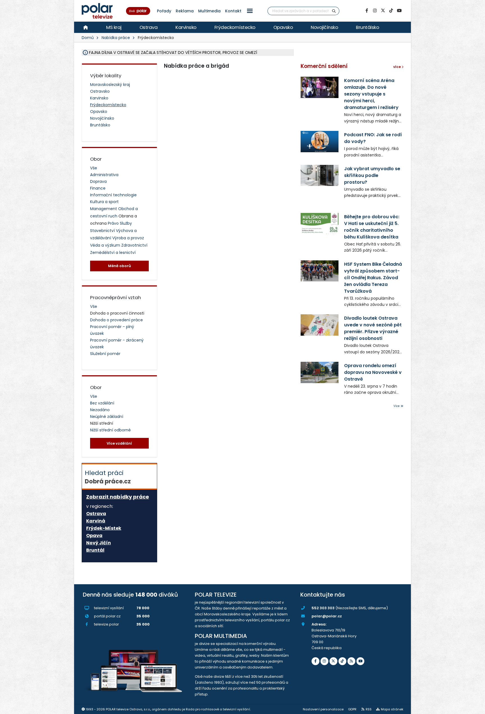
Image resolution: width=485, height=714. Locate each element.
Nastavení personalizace (323, 709)
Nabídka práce (116, 37)
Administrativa (104, 175)
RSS (369, 709)
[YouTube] (399, 11)
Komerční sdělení (324, 66)
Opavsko (283, 27)
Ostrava (148, 27)
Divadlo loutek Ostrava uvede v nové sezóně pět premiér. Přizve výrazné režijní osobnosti (373, 328)
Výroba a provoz (128, 238)
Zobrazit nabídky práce (117, 496)
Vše (93, 168)
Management (104, 209)
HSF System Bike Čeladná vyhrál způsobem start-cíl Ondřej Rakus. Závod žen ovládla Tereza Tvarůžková (373, 277)
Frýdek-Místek (103, 528)
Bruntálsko (367, 27)
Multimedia (209, 11)
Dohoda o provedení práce (116, 320)
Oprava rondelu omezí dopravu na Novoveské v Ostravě (373, 372)
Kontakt (233, 11)
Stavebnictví (103, 230)
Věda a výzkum (105, 245)
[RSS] (351, 661)
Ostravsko (100, 91)
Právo (114, 223)
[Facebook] (366, 11)
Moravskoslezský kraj (110, 84)
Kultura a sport (104, 201)
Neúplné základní (106, 416)
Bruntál (95, 550)
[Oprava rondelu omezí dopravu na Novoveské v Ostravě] (319, 372)
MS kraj (114, 27)
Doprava (98, 181)
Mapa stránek (392, 709)
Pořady (164, 11)
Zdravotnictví (134, 245)
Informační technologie (113, 195)
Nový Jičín (98, 542)
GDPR (352, 709)
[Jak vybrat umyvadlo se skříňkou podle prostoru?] (319, 175)
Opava (94, 535)
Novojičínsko (324, 27)
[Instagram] (375, 11)
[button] (250, 11)
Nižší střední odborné (110, 430)
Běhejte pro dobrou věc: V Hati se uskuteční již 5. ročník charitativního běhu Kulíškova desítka (371, 226)
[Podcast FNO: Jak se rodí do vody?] (319, 141)
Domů (88, 37)
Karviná (95, 521)
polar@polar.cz (327, 616)
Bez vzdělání (102, 403)
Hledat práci (108, 477)
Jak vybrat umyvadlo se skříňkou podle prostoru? (372, 175)
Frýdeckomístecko (234, 27)
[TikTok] (391, 11)
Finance (98, 188)
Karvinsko (185, 27)
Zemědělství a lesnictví (113, 252)
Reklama (185, 11)
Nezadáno (100, 410)
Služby (126, 223)
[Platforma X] (383, 11)
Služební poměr (105, 353)
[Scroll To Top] (475, 707)
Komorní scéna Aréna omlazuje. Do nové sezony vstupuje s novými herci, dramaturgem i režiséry (371, 94)
